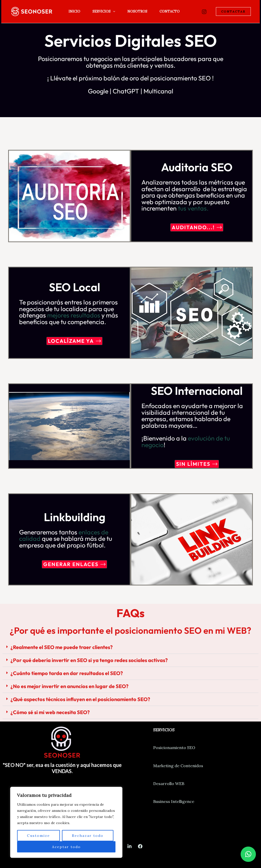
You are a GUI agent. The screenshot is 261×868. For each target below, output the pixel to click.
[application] (113, 11)
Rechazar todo (87, 835)
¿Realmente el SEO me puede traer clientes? (61, 647)
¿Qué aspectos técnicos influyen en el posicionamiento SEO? (80, 699)
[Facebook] (140, 846)
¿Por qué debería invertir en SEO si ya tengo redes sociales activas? (89, 660)
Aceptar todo (66, 847)
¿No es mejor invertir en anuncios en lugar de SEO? (69, 686)
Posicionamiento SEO (174, 747)
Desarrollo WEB (168, 783)
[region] (66, 822)
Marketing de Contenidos (178, 765)
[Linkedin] (129, 846)
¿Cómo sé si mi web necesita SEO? (50, 712)
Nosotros (137, 11)
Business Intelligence (173, 801)
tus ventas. (193, 208)
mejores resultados (73, 315)
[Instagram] (204, 11)
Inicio (74, 11)
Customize (38, 835)
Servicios (102, 11)
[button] (130, 647)
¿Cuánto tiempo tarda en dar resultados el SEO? (66, 673)
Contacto (170, 11)
